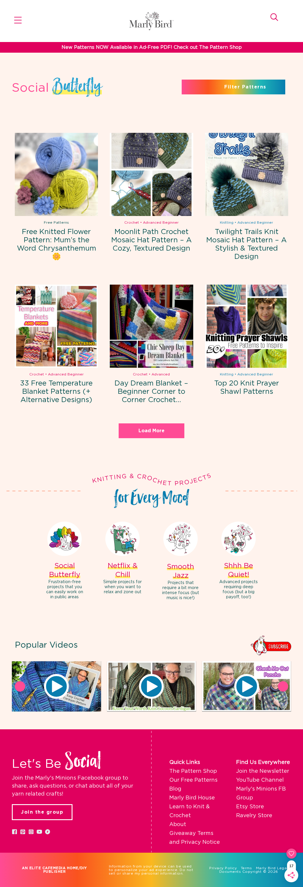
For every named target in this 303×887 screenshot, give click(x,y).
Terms (246, 868)
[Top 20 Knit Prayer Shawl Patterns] (246, 326)
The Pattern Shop (193, 771)
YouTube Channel (260, 780)
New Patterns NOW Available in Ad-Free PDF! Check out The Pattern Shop (152, 47)
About (177, 824)
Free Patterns (56, 222)
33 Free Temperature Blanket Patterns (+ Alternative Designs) (56, 392)
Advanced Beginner (161, 222)
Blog (175, 789)
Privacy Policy (223, 868)
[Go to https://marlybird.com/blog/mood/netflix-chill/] (122, 558)
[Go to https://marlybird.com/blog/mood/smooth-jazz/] (180, 561)
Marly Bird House (192, 798)
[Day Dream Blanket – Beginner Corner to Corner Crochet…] (151, 326)
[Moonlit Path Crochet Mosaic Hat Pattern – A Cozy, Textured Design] (151, 174)
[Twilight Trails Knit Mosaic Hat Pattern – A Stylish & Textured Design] (246, 174)
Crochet (131, 222)
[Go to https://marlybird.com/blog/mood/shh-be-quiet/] (238, 561)
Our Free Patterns (193, 780)
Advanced (161, 374)
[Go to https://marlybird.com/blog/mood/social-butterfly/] (64, 561)
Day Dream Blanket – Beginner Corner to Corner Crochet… (151, 392)
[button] (56, 686)
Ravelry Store (254, 815)
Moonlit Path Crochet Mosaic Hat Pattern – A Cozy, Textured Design (151, 240)
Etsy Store (250, 806)
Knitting (226, 222)
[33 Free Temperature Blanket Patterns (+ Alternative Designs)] (56, 326)
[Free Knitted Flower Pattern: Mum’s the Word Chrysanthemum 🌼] (56, 174)
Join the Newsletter (262, 771)
